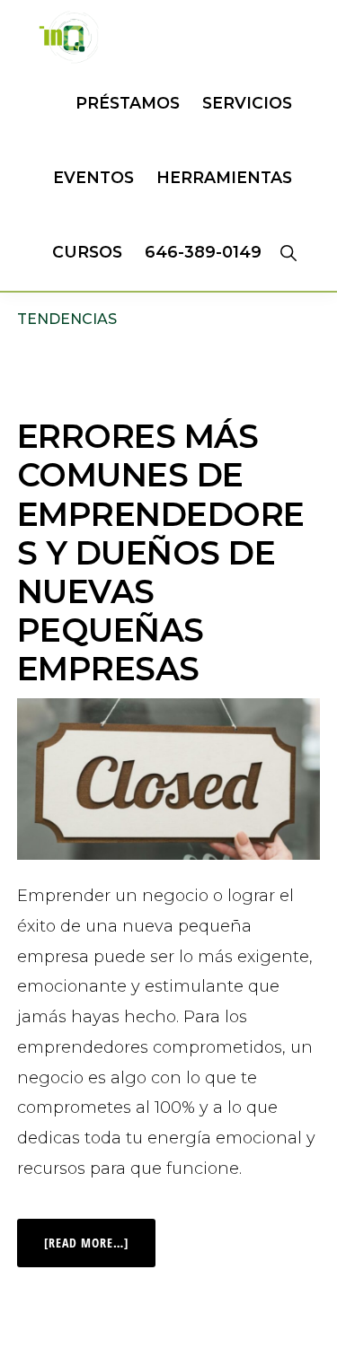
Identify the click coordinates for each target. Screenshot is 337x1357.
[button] (288, 252)
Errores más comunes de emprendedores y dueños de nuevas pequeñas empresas (161, 552)
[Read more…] (99, 1235)
